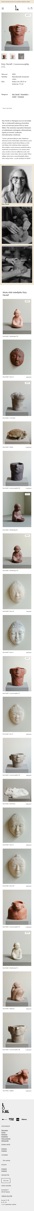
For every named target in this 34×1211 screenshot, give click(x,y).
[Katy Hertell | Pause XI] (17, 357)
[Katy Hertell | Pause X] (17, 632)
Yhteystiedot (4, 1130)
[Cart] (31, 8)
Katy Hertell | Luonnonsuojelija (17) (11, 927)
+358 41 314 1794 (6, 1196)
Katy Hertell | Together (8, 1090)
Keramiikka (24, 94)
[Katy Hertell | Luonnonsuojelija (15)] (17, 755)
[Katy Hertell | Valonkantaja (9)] (17, 509)
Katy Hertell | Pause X (8, 652)
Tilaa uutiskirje (6, 1160)
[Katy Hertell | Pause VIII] (17, 866)
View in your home (7, 108)
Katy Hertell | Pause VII (8, 611)
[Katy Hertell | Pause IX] (17, 825)
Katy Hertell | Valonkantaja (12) (10, 570)
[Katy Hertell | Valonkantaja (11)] (17, 948)
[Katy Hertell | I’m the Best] (17, 398)
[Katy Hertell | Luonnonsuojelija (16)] (17, 468)
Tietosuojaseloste (5, 1139)
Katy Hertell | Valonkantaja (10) (10, 336)
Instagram (4, 1149)
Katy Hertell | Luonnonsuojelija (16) (11, 488)
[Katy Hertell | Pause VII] (17, 591)
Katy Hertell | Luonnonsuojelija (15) (11, 775)
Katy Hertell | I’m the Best (9, 418)
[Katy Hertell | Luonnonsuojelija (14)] (17, 1030)
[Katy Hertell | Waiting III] (17, 989)
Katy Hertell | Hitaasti (8, 447)
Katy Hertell (15, 94)
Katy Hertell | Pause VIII (8, 886)
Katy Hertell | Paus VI (8, 734)
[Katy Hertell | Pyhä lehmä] (17, 790)
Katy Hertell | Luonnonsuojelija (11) (11, 693)
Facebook (4, 1151)
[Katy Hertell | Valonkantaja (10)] (17, 316)
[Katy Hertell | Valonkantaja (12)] (17, 551)
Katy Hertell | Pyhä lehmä (9, 804)
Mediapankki (5, 1141)
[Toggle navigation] (2, 8)
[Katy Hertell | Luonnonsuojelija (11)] (17, 673)
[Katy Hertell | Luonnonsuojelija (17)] (17, 907)
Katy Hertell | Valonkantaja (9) (10, 530)
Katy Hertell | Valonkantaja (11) (10, 968)
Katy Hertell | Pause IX (8, 845)
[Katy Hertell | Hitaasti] (17, 432)
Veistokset (21, 97)
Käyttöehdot (4, 1136)
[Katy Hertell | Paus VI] (17, 714)
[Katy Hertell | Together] (17, 1071)
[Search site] (29, 8)
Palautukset (4, 1134)
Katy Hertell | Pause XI (8, 377)
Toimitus (3, 1132)
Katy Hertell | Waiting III (8, 1008)
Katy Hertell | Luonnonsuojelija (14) (11, 1049)
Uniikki (14, 97)
